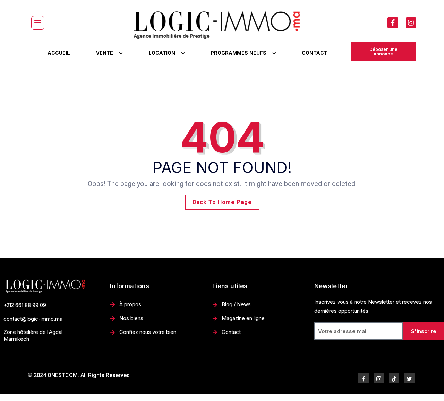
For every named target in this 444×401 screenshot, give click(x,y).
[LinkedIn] (394, 378)
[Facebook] (363, 378)
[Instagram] (411, 22)
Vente (104, 53)
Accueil (59, 53)
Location (161, 53)
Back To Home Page (222, 202)
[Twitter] (409, 378)
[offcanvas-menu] (37, 23)
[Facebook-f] (392, 22)
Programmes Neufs (238, 53)
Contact (314, 53)
